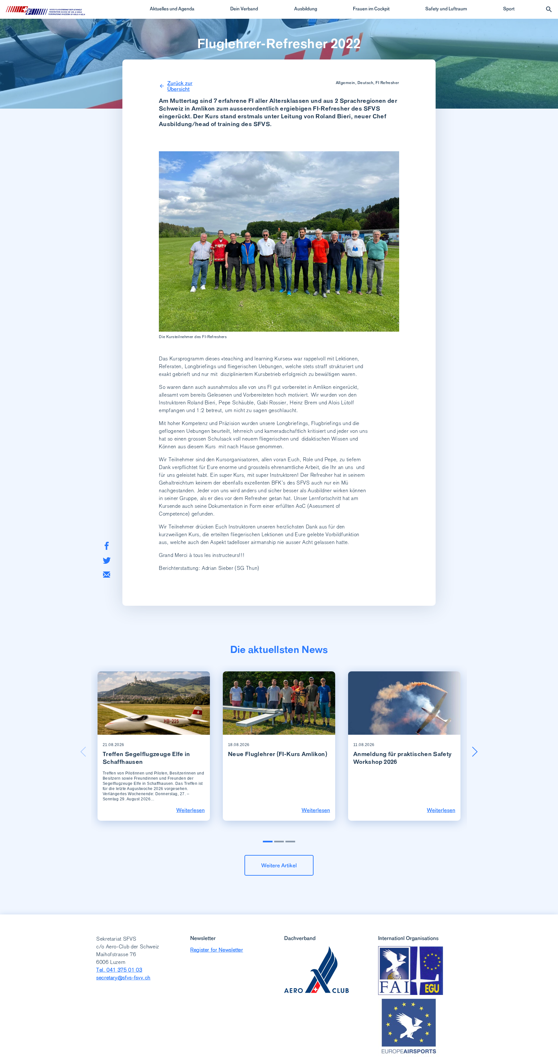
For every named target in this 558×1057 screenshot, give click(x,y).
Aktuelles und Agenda (172, 8)
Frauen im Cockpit (371, 8)
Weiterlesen (190, 810)
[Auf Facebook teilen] (107, 546)
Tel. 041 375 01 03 (119, 969)
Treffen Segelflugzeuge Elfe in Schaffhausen (146, 758)
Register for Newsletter (216, 949)
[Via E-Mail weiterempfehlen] (106, 574)
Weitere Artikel (279, 865)
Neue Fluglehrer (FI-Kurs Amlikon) (277, 754)
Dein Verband (244, 8)
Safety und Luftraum (446, 8)
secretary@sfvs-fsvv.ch (123, 977)
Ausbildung (305, 8)
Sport (508, 8)
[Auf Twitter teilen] (107, 560)
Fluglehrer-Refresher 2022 (279, 44)
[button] (474, 751)
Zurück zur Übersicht (179, 86)
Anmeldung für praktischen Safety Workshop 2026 (402, 758)
